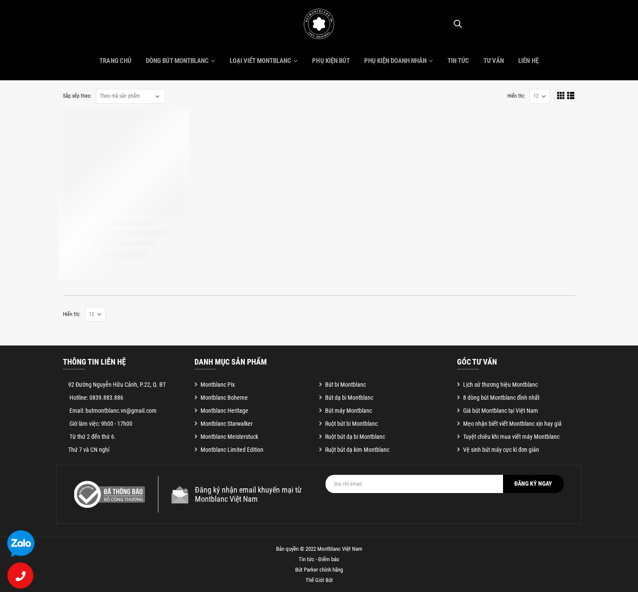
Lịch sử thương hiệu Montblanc (500, 384)
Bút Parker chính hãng (319, 569)
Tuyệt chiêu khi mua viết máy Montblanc (511, 436)
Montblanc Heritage (224, 410)
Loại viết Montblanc (260, 61)
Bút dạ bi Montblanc (349, 397)
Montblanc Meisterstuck (229, 436)
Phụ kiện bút (330, 61)
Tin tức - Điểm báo (319, 559)
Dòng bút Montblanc (177, 61)
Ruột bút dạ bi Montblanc (355, 436)
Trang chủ (115, 61)
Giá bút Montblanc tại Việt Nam (500, 410)
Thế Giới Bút (319, 580)
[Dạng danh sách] (571, 95)
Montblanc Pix (218, 384)
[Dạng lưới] (561, 95)
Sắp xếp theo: (77, 96)
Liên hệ (528, 61)
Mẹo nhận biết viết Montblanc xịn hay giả (512, 423)
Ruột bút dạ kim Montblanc (357, 449)
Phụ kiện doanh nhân (395, 61)
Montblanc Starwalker (227, 423)
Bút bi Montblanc (345, 384)
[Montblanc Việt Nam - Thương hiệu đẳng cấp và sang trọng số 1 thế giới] (319, 24)
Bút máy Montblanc (348, 410)
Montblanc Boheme (224, 397)
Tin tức (458, 61)
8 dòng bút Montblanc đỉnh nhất (501, 397)
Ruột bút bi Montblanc (351, 423)
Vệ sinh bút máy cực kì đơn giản (501, 449)
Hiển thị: (516, 96)
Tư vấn (493, 61)
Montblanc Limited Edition (232, 449)
